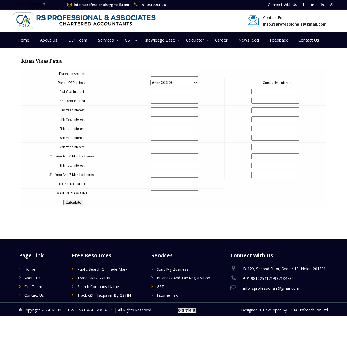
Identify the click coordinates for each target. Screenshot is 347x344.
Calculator (195, 40)
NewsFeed (249, 40)
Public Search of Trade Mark (102, 269)
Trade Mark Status (93, 277)
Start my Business (172, 269)
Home (23, 40)
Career (221, 40)
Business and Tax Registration (183, 277)
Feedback (279, 40)
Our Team (77, 40)
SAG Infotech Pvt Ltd (309, 310)
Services (106, 40)
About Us (48, 40)
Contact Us (308, 40)
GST (129, 40)
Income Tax (167, 295)
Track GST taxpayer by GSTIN (104, 295)
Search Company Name (98, 286)
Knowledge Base (159, 40)
